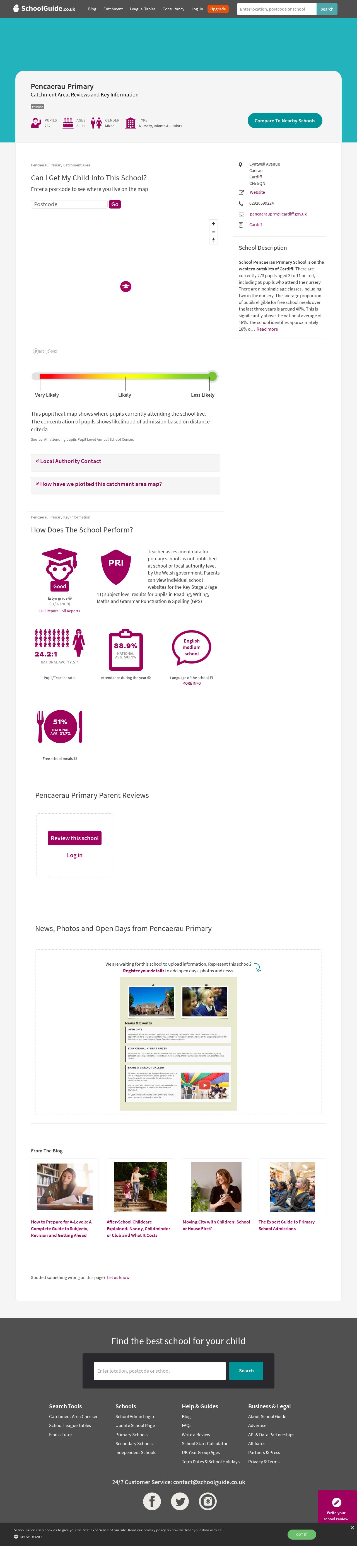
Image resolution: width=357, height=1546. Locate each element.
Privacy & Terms (263, 1461)
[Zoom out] (213, 232)
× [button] (352, 1528)
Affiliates (256, 1443)
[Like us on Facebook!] (150, 1501)
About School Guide (267, 1416)
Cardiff (255, 224)
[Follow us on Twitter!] (178, 1501)
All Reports (71, 610)
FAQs (186, 1425)
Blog (186, 1416)
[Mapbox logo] (45, 351)
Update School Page (135, 1425)
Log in (75, 855)
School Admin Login (134, 1416)
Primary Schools (131, 1434)
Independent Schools (135, 1452)
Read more (267, 329)
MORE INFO (191, 683)
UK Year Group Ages (201, 1452)
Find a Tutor (60, 1434)
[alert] (178, 1534)
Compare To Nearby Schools (285, 120)
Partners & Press (264, 1452)
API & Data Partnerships (271, 1434)
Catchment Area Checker (73, 1416)
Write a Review (196, 1434)
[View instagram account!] (206, 1501)
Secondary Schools (134, 1443)
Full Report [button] (49, 610)
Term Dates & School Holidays (211, 1461)
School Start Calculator (205, 1443)
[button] (125, 461)
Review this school (75, 838)
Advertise (257, 1425)
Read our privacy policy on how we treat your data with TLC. (176, 1530)
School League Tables (70, 1425)
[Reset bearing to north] (213, 240)
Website (257, 192)
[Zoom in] (213, 224)
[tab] (125, 462)
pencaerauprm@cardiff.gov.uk (278, 214)
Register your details (143, 971)
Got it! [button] (302, 1534)
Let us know (118, 1277)
